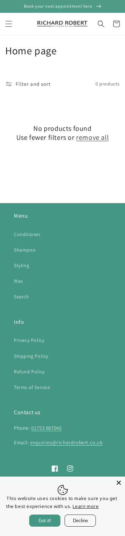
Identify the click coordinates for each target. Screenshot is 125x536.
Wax (18, 281)
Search (21, 296)
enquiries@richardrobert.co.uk (66, 442)
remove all (92, 137)
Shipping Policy (31, 356)
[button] (8, 23)
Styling (21, 265)
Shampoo (24, 250)
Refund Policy (29, 372)
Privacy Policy (29, 340)
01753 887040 (46, 428)
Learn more (86, 506)
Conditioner (27, 234)
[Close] (118, 482)
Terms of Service (32, 387)
